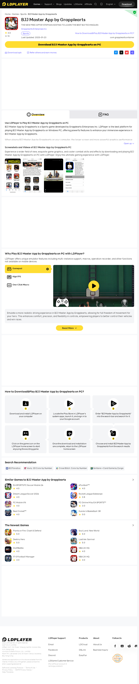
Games (15, 14)
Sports (23, 14)
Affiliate (88, 4)
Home (7, 14)
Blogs (59, 4)
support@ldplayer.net (14, 664)
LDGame (78, 4)
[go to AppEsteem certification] (117, 658)
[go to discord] (136, 646)
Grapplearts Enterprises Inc (34, 29)
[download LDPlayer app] (101, 4)
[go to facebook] (115, 646)
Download (127, 4)
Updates (68, 4)
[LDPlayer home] (15, 4)
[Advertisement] (69, 84)
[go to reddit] (129, 646)
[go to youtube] (122, 646)
